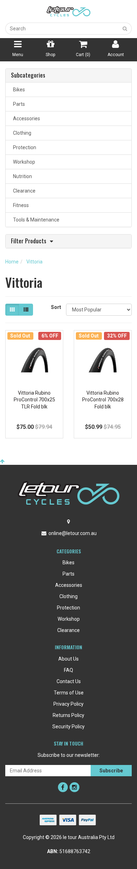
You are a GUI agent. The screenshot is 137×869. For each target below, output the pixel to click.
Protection (23, 147)
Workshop (23, 162)
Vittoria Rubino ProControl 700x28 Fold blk (103, 399)
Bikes (18, 89)
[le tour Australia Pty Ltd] (68, 11)
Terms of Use (69, 692)
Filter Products (28, 241)
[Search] (125, 29)
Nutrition (21, 176)
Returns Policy (68, 715)
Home (12, 262)
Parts (18, 104)
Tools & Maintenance (35, 220)
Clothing (21, 133)
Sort (56, 307)
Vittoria (34, 262)
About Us (68, 659)
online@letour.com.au (72, 533)
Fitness (20, 205)
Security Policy (68, 726)
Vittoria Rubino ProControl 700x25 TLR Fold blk (34, 399)
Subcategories (28, 75)
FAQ (68, 670)
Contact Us (69, 681)
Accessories (25, 118)
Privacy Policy (68, 704)
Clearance (23, 191)
